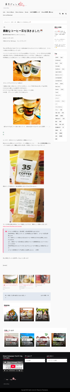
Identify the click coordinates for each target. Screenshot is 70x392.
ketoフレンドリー (58, 74)
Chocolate (57, 66)
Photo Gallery (19, 12)
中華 (63, 112)
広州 (63, 118)
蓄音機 (60, 136)
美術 (56, 133)
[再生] (4, 370)
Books (26, 12)
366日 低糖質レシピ (35, 12)
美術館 (60, 133)
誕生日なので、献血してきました (11, 316)
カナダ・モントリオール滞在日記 (11, 339)
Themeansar (45, 390)
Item (63, 69)
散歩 (56, 121)
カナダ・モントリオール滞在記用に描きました (60, 46)
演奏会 (56, 130)
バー (56, 104)
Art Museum (57, 60)
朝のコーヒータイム (39, 283)
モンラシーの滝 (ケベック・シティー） (27, 344)
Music (56, 83)
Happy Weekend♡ (26, 317)
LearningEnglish (58, 77)
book (56, 63)
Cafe (61, 63)
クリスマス (57, 101)
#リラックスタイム (21, 34)
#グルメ (14, 34)
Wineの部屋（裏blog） (47, 12)
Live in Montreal (7, 15)
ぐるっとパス (57, 95)
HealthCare (57, 69)
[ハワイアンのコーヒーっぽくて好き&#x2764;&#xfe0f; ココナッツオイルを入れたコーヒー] (10, 279)
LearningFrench (58, 80)
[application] (13, 366)
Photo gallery (25, 337)
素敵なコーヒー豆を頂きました (21, 30)
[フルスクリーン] (21, 370)
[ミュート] (19, 370)
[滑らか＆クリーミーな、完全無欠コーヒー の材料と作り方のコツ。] (26, 279)
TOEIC (62, 89)
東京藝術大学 (57, 127)
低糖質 (56, 115)
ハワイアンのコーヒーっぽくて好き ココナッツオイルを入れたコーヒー (10, 285)
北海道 (61, 115)
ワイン (56, 109)
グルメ (63, 101)
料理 (60, 121)
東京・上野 (61, 124)
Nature (61, 83)
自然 (56, 136)
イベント (57, 98)
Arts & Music (10, 12)
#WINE (56, 57)
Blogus (38, 390)
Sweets (56, 89)
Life (4, 12)
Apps (61, 57)
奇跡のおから (57, 118)
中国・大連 (57, 112)
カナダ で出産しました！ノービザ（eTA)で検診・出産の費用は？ (11, 345)
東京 (56, 124)
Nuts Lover (57, 86)
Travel (56, 92)
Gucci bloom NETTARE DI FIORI (42, 316)
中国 (61, 109)
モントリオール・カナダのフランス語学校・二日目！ (58, 344)
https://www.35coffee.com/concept (12, 226)
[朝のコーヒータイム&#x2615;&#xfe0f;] (42, 279)
